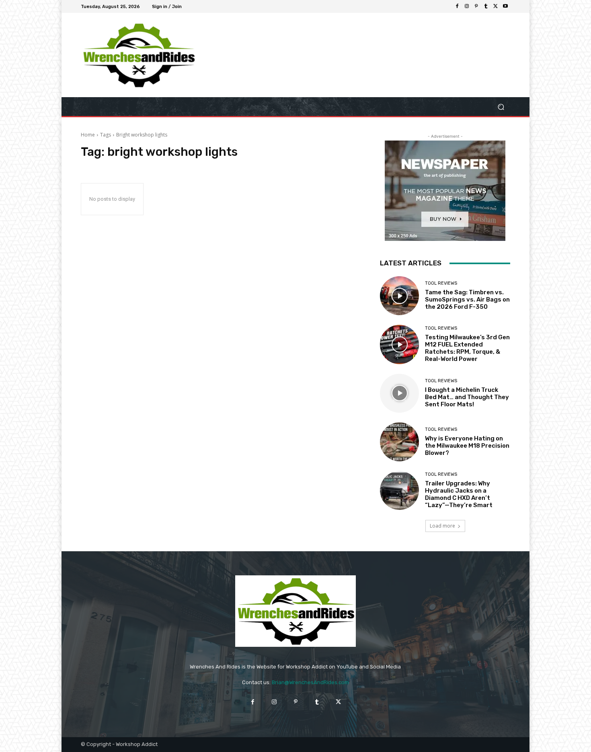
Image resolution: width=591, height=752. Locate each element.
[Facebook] (457, 6)
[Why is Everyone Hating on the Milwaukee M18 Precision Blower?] (399, 441)
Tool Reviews (441, 283)
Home (88, 134)
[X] (496, 6)
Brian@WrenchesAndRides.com (310, 682)
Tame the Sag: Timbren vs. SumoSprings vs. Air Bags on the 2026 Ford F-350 (467, 299)
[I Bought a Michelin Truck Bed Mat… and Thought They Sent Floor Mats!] (399, 393)
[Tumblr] (486, 6)
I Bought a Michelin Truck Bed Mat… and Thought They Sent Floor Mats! (467, 397)
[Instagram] (467, 6)
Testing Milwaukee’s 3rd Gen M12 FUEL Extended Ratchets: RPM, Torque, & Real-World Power (467, 348)
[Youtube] (505, 6)
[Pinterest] (476, 6)
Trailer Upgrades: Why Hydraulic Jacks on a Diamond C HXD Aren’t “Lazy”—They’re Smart (458, 494)
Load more (442, 525)
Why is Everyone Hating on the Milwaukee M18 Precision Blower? (467, 445)
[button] (500, 106)
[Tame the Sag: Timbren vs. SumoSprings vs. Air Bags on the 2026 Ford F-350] (399, 295)
